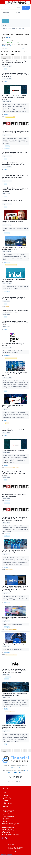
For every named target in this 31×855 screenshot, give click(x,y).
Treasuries (5, 31)
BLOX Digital (14, 851)
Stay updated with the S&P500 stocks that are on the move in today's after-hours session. (15, 473)
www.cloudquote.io (15, 767)
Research (24, 48)
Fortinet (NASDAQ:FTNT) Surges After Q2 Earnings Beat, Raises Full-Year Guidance (15, 298)
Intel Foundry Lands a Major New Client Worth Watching (14, 280)
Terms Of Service (18, 772)
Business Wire (6, 679)
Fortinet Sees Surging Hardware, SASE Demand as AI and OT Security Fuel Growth (14, 97)
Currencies (14, 28)
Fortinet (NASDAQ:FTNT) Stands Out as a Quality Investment (14, 153)
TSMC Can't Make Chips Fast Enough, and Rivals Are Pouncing (15, 618)
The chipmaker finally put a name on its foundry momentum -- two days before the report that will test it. (15, 598)
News (9, 28)
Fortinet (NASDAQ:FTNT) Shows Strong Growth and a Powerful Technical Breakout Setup (15, 322)
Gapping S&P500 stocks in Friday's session (12, 201)
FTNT (8, 38)
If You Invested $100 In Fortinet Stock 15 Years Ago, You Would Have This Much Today (14, 727)
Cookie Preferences (17, 848)
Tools (4, 25)
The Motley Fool (6, 262)
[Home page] (17, 3)
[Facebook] (13, 777)
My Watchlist (17, 12)
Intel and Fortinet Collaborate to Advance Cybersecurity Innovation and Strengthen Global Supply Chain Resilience (14, 670)
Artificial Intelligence (9, 116)
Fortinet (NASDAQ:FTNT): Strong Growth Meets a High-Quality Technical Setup (14, 163)
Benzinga (5, 390)
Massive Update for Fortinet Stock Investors (12, 222)
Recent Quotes (6, 12)
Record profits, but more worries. (12, 624)
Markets (5, 20)
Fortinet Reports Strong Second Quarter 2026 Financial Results (14, 495)
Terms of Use (10, 847)
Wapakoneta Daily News (18, 844)
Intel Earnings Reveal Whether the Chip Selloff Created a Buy (14, 551)
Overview (5, 28)
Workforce (15, 654)
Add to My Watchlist (6, 45)
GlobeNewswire (6, 148)
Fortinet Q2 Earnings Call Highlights (13, 450)
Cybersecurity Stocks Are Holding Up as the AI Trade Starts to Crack (14, 694)
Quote (7, 48)
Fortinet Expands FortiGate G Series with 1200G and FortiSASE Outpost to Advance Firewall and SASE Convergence (15, 519)
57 (29, 57)
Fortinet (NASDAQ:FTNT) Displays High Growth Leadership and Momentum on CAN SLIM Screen (15, 74)
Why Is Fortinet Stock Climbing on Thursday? (12, 406)
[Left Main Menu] (3, 2)
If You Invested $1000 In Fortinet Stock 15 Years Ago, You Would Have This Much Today (14, 374)
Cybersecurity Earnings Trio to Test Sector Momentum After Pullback (15, 311)
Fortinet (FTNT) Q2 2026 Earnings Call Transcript (13, 344)
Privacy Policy (15, 847)
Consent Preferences (6, 854)
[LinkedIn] (17, 777)
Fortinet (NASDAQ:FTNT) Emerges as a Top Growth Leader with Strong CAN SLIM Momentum (15, 189)
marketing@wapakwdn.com (13, 834)
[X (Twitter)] (9, 777)
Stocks (13, 20)
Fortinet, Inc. (7, 500)
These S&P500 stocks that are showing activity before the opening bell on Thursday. (14, 62)
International (21, 28)
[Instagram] (21, 777)
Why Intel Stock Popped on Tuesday (13, 644)
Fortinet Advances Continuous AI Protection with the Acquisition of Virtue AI (15, 132)
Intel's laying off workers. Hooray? (12, 649)
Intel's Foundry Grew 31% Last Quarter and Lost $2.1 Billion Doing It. (15, 248)
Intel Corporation (8, 676)
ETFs (20, 20)
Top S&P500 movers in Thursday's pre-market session (14, 429)
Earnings (7, 306)
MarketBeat (6, 114)
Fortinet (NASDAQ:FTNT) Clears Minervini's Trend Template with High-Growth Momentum (15, 177)
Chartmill (5, 69)
